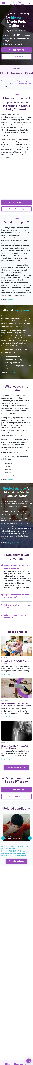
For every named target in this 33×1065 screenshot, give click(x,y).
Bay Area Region (23, 81)
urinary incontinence (22, 856)
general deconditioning (10, 846)
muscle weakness (8, 848)
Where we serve (7, 81)
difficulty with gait (8, 851)
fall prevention (7, 856)
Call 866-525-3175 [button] (16, 50)
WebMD (11, 300)
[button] (3, 2)
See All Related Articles (16, 767)
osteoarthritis (23, 851)
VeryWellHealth (13, 543)
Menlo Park (9, 83)
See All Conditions (16, 861)
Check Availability (16, 57)
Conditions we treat (24, 83)
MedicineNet (13, 372)
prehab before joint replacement (14, 853)
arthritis (25, 846)
